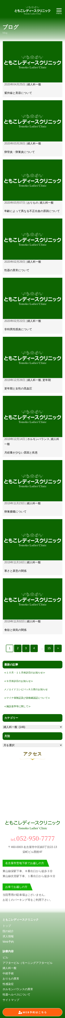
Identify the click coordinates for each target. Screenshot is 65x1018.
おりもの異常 (11, 978)
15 (49, 648)
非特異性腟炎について (18, 329)
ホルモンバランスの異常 (18, 989)
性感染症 (8, 984)
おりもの (32, 202)
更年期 (46, 380)
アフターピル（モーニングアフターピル (28, 962)
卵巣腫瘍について (15, 511)
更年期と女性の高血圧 (18, 388)
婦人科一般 (34, 84)
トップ (7, 925)
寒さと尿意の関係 (15, 570)
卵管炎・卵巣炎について (19, 151)
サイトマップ (11, 999)
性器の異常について (16, 270)
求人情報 (8, 936)
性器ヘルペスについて (16, 994)
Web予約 (8, 941)
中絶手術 (8, 973)
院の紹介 (8, 931)
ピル (5, 957)
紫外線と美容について (18, 92)
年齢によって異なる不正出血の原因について (32, 211)
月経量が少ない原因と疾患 (21, 452)
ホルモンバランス (38, 439)
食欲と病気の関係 (15, 629)
